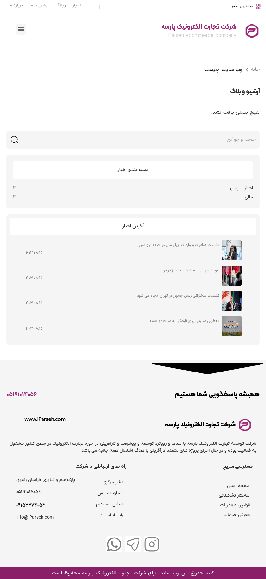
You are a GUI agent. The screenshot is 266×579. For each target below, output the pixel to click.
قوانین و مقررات (235, 505)
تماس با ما (39, 5)
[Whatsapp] (114, 544)
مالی (249, 197)
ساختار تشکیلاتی (234, 495)
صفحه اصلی (238, 486)
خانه (255, 69)
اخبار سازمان (241, 188)
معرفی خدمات (237, 515)
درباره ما (15, 5)
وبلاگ (61, 5)
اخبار (76, 5)
